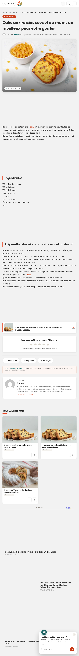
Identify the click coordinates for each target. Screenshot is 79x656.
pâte (29, 274)
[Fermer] (74, 634)
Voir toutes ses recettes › (26, 395)
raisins (32, 127)
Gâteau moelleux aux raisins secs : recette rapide (18, 446)
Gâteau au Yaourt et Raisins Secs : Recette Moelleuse (18, 491)
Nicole (16, 35)
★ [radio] (31, 345)
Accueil (4, 12)
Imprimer (30, 360)
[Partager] (34, 454)
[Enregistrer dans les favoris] (29, 454)
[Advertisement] (39, 109)
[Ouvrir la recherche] (68, 4)
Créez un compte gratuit (14, 369)
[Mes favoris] (63, 4)
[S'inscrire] (72, 649)
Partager (47, 360)
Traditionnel (13, 12)
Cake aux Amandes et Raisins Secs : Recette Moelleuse (57, 446)
